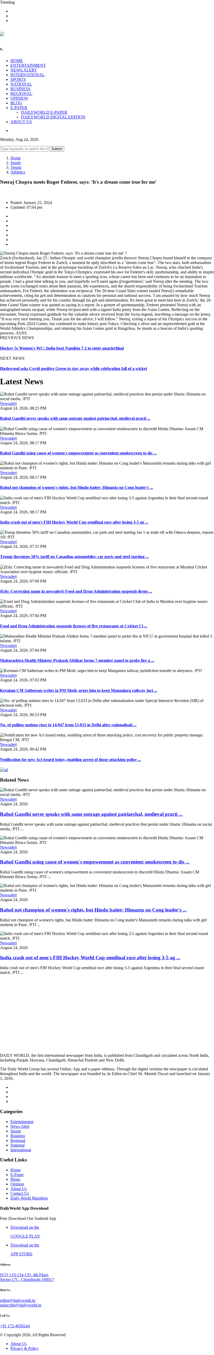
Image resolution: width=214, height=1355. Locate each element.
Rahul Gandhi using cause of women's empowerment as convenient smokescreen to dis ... (78, 453)
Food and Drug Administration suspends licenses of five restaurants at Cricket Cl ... (73, 626)
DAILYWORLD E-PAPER (44, 112)
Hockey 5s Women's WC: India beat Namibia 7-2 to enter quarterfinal (62, 348)
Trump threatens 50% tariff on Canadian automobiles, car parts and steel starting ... (74, 556)
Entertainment (21, 1121)
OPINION (19, 98)
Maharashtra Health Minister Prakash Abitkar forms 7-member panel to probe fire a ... (77, 660)
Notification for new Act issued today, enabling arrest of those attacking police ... (70, 759)
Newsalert (8, 403)
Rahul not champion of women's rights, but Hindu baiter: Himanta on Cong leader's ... (76, 487)
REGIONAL (21, 93)
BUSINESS (20, 89)
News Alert (19, 1126)
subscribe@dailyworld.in (20, 1305)
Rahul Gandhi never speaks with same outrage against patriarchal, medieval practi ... (75, 418)
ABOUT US (21, 121)
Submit (56, 149)
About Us (18, 1188)
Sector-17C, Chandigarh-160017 (27, 1279)
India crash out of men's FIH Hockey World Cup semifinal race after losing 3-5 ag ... (74, 522)
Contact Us (19, 1193)
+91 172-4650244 (15, 1326)
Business (17, 1136)
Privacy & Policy (24, 1348)
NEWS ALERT (23, 70)
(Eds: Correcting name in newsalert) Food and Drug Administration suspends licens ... (76, 591)
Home (15, 158)
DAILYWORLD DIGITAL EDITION (53, 117)
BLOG (16, 103)
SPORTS (18, 79)
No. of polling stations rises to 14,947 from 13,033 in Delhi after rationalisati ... (68, 725)
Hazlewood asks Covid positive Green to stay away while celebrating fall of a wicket (73, 368)
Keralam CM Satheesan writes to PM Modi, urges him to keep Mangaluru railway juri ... (78, 690)
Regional (17, 1140)
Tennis (15, 167)
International (20, 1150)
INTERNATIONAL (27, 75)
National (17, 1145)
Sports (15, 162)
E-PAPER (18, 107)
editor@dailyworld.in (17, 1300)
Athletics (17, 172)
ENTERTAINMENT (28, 65)
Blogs (15, 1179)
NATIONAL (21, 84)
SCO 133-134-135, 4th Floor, (24, 1275)
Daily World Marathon (29, 1198)
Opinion (17, 1184)
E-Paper (17, 1174)
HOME (16, 60)
